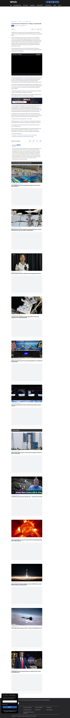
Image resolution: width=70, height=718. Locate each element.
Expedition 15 (31, 37)
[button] (56, 1)
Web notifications (50, 709)
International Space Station (27, 21)
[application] (26, 64)
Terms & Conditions (6, 711)
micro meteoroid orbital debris (18, 85)
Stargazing (32, 5)
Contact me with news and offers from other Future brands (10, 704)
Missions (20, 21)
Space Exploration (17, 5)
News (13, 25)
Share (14, 29)
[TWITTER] (17, 145)
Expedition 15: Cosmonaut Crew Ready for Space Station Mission (24, 135)
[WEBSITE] (18, 145)
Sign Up (10, 707)
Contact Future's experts (27, 707)
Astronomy (25, 5)
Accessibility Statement (27, 709)
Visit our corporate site (45, 699)
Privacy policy (49, 707)
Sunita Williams (21, 121)
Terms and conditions (38, 707)
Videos (54, 5)
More (59, 5)
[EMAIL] (20, 145)
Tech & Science (48, 5)
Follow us (34, 29)
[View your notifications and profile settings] (53, 2)
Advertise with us (38, 709)
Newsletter (40, 29)
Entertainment (40, 5)
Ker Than (16, 25)
